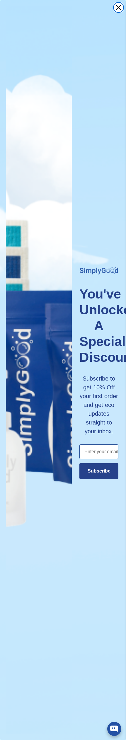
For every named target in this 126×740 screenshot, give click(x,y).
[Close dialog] (118, 7)
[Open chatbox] (114, 729)
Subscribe (99, 470)
